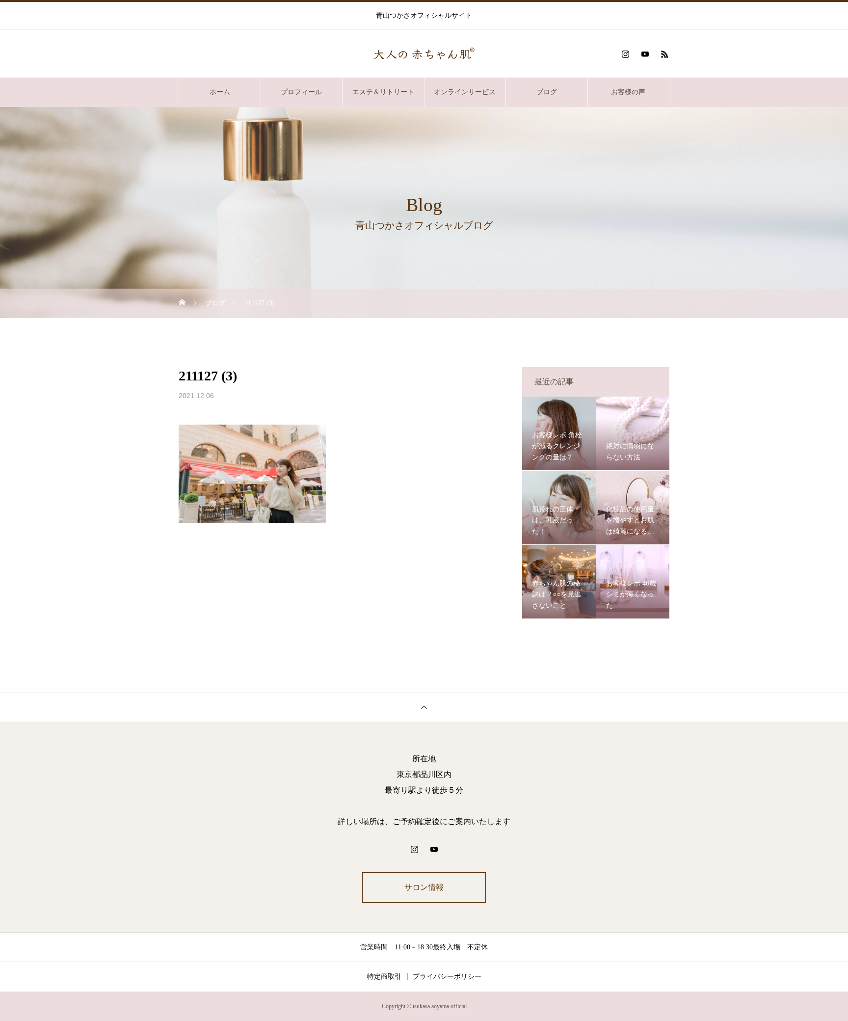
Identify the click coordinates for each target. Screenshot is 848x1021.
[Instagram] (625, 54)
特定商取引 (384, 976)
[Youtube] (645, 54)
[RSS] (664, 54)
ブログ (546, 92)
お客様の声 (628, 92)
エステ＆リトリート (383, 92)
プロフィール (301, 92)
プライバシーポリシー (447, 976)
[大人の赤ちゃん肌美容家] (424, 54)
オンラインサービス (465, 92)
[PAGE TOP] (424, 707)
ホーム (220, 92)
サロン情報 (424, 887)
